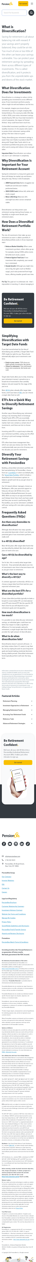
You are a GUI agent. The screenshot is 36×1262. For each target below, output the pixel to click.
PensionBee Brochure (9, 902)
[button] (32, 3)
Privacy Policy (6, 922)
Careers (4, 892)
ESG (3, 884)
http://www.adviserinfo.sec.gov (21, 1239)
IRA (20, 392)
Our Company (6, 876)
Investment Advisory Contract (12, 910)
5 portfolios (12, 472)
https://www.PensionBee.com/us (10, 968)
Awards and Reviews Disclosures (13, 933)
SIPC (13, 1145)
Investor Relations (8, 880)
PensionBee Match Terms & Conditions (15, 942)
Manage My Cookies (9, 918)
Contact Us (5, 888)
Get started (23, 3)
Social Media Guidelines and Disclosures (15, 926)
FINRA (10, 1145)
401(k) (8, 390)
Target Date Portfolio (12, 475)
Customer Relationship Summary (13, 906)
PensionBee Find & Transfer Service (14, 929)
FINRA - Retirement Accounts (9, 1052)
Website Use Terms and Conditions (14, 914)
